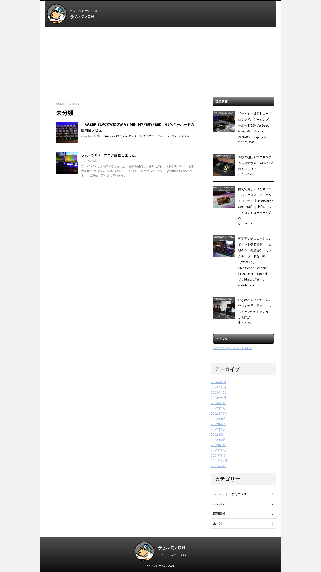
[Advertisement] (160, 59)
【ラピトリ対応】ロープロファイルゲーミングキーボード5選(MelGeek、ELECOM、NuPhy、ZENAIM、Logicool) (255, 125)
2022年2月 (218, 440)
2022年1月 (218, 445)
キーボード (149, 135)
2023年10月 (219, 392)
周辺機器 (219, 513)
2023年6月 (218, 398)
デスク (162, 135)
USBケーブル (120, 135)
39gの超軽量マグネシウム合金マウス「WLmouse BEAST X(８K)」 (255, 163)
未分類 (217, 523)
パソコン (219, 504)
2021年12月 (219, 450)
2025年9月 (218, 382)
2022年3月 (218, 434)
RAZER (106, 135)
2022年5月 (218, 429)
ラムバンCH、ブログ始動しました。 (110, 155)
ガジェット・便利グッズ (230, 494)
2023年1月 (218, 403)
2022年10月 (219, 413)
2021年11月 (219, 455)
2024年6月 (218, 387)
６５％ (185, 135)
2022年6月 (218, 424)
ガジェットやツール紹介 (172, 555)
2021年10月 (219, 460)
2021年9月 (218, 466)
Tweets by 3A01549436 (232, 348)
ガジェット (135, 135)
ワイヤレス (173, 135)
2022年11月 (219, 408)
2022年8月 (218, 419)
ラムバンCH (82, 16)
